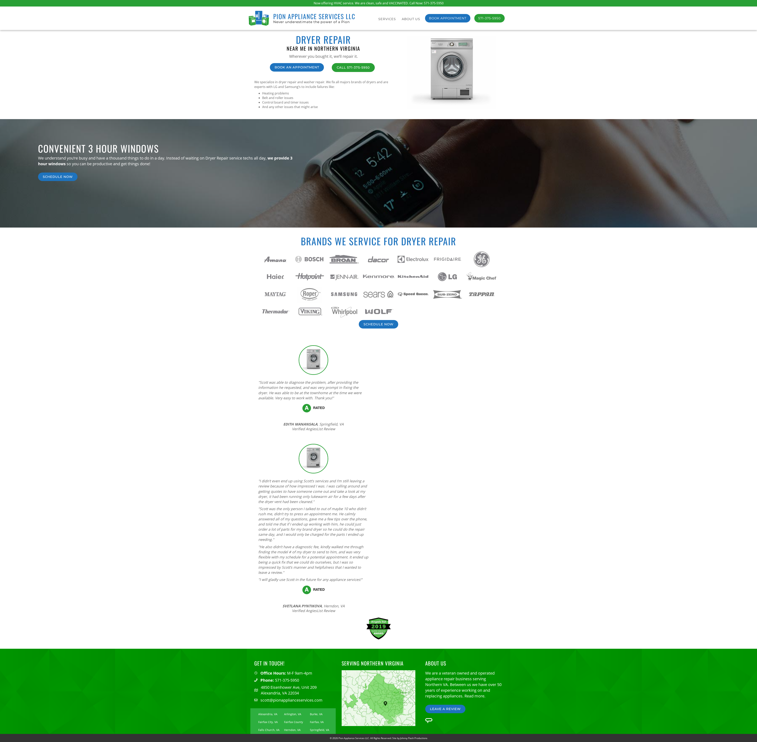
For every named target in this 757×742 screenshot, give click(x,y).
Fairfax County (293, 722)
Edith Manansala (300, 424)
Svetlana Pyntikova (302, 606)
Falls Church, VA (269, 730)
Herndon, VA (292, 730)
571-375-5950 (434, 3)
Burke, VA (316, 714)
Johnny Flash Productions (413, 738)
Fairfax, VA (317, 722)
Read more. (474, 695)
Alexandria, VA (267, 714)
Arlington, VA (292, 714)
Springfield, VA (319, 730)
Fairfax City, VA (268, 722)
